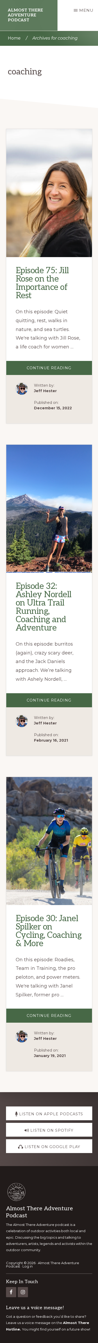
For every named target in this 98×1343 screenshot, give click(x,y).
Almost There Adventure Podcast (25, 15)
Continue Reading (59, 370)
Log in (27, 1266)
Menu (86, 10)
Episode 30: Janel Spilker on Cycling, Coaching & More (49, 930)
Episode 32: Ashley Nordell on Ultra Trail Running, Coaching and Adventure (44, 607)
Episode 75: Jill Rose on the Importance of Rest (42, 283)
